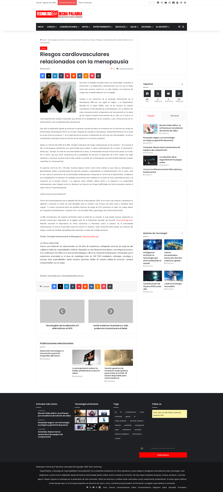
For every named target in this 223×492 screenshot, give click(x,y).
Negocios (120, 27)
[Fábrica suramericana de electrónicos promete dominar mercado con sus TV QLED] (80, 427)
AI (121, 412)
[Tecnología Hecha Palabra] (60, 14)
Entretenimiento (101, 27)
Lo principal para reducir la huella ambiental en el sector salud (86, 370)
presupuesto (139, 425)
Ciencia (51, 27)
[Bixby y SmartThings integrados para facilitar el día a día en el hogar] (92, 420)
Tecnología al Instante (56, 40)
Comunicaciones (68, 27)
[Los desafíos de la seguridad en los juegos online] (150, 160)
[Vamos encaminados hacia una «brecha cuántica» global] (173, 244)
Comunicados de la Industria (78, 40)
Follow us (156, 404)
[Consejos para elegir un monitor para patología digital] (80, 420)
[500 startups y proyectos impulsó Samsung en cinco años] (92, 427)
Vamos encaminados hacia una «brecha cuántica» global (173, 256)
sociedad (137, 430)
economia (118, 416)
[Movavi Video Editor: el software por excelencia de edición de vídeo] (150, 129)
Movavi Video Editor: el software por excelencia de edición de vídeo (171, 128)
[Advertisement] (137, 14)
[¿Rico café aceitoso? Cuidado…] (80, 413)
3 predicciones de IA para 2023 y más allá (152, 286)
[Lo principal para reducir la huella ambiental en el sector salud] (86, 358)
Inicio (40, 27)
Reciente (175, 115)
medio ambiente (120, 421)
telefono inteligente (122, 434)
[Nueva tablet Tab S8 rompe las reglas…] (104, 427)
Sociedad (146, 27)
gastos (128, 416)
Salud (133, 27)
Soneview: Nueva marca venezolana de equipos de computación (161, 148)
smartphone (126, 430)
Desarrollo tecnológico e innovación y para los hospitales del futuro (52, 353)
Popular (150, 115)
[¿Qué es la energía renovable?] (173, 276)
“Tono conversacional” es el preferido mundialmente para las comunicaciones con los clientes (115, 3)
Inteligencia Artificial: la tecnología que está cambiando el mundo (152, 258)
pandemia (128, 425)
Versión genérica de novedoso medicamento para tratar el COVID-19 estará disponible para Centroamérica (116, 373)
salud (117, 430)
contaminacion (130, 412)
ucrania (117, 438)
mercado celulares (136, 421)
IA (134, 416)
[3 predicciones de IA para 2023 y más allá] (152, 276)
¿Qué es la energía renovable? (173, 285)
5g (116, 412)
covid (142, 412)
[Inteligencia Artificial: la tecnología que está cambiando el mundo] (152, 244)
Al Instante (162, 27)
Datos (85, 27)
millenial (118, 425)
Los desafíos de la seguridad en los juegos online (170, 160)
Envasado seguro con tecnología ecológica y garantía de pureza (159, 139)
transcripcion (137, 434)
